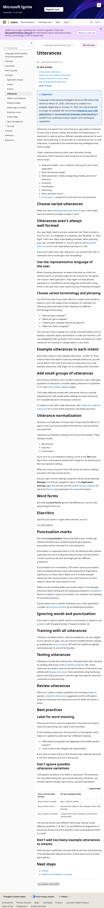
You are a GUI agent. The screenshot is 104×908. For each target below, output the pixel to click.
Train (50, 387)
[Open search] (91, 22)
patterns (97, 590)
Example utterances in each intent (53, 78)
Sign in (98, 22)
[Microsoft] (4, 22)
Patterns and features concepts (57, 874)
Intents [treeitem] (10, 84)
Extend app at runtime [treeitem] (16, 107)
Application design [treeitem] (15, 80)
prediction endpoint (74, 664)
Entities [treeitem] (10, 89)
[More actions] (100, 45)
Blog (36, 902)
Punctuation (48, 197)
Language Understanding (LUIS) (57, 45)
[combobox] (17, 48)
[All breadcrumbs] (39, 45)
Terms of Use (7, 906)
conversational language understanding (75, 114)
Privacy (58, 902)
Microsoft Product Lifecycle (18, 32)
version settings (60, 644)
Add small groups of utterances (52, 82)
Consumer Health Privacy (76, 902)
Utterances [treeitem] (12, 93)
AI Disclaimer (7, 902)
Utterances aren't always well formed (55, 75)
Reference (49, 489)
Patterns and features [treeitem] (16, 98)
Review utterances (58, 672)
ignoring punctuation (56, 607)
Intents (45, 870)
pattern (42, 624)
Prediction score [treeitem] (14, 112)
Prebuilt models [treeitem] (14, 103)
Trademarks (21, 906)
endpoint (92, 692)
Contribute (47, 902)
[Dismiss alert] (99, 5)
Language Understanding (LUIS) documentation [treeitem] (16, 55)
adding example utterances (65, 210)
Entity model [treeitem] (12, 117)
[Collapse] (31, 43)
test (68, 387)
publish (57, 387)
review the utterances (55, 696)
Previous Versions (23, 902)
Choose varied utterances (50, 72)
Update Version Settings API (85, 485)
